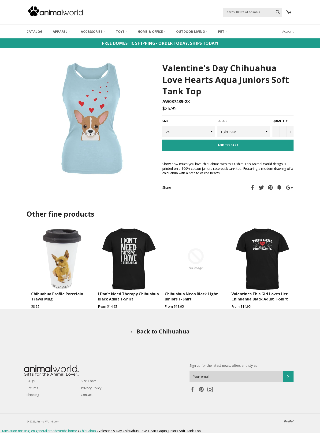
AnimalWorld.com (48, 421)
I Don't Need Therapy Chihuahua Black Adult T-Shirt (128, 296)
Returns (32, 388)
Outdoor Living (191, 31)
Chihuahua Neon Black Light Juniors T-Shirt (191, 296)
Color (222, 121)
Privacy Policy (91, 388)
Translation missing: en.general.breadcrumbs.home (38, 431)
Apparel (60, 31)
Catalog (34, 31)
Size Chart (88, 381)
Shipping (32, 394)
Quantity (280, 121)
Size (165, 121)
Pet (221, 31)
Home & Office (151, 31)
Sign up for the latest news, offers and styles (223, 365)
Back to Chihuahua (162, 331)
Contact (87, 394)
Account (288, 31)
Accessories (92, 31)
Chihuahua (88, 431)
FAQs (30, 381)
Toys (120, 31)
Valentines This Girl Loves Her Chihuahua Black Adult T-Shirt (259, 296)
